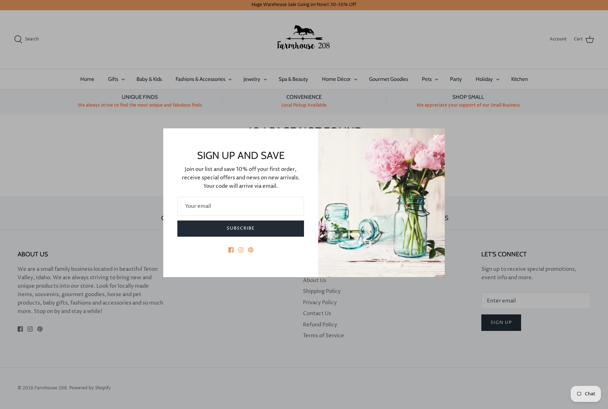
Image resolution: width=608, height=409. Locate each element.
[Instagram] (240, 250)
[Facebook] (231, 250)
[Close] (436, 137)
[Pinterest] (250, 250)
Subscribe (241, 228)
